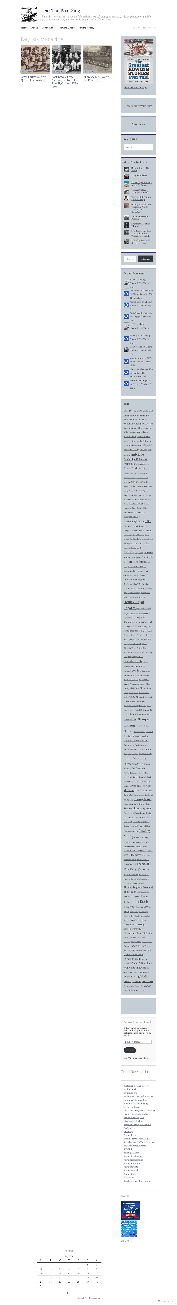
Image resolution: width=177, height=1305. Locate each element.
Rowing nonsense (130, 826)
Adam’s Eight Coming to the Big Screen (141, 183)
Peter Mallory (145, 753)
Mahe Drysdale (135, 675)
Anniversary (132, 419)
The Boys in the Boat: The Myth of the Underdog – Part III (141, 233)
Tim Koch (140, 901)
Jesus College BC (130, 639)
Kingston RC (143, 652)
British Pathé (130, 1089)
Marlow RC (144, 679)
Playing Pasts (130, 1135)
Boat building (130, 436)
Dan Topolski (144, 491)
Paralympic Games (141, 745)
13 (69, 1273)
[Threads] (154, 28)
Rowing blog (128, 800)
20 (69, 1277)
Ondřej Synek (140, 726)
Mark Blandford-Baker (131, 680)
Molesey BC (129, 696)
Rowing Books (67, 27)
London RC (138, 670)
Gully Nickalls (136, 557)
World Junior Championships (139, 972)
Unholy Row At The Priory (140, 169)
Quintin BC (140, 773)
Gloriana (140, 543)
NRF (126, 713)
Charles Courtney (143, 464)
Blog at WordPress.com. (88, 1297)
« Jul (67, 1292)
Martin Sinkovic (140, 684)
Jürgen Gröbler (137, 648)
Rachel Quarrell (140, 777)
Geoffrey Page (135, 539)
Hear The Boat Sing (60, 11)
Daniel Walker (134, 491)
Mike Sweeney (144, 693)
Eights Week (128, 504)
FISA (148, 521)
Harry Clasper (138, 571)
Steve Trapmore (146, 855)
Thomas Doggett (138, 883)
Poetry (127, 763)
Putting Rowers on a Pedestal (141, 217)
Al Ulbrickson (128, 415)
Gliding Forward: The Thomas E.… (140, 283)
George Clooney (147, 539)
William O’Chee (134, 954)
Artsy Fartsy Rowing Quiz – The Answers (33, 78)
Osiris (148, 726)
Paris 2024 (128, 749)
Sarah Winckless (137, 842)
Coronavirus (138, 482)
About (34, 27)
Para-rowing (129, 745)
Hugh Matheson (130, 618)
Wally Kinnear (136, 942)
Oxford (129, 731)
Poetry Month (137, 764)
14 (78, 1273)
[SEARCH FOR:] (138, 147)
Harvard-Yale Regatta (134, 579)
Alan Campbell (148, 411)
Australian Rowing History (136, 1085)
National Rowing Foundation (137, 1124)
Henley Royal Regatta (134, 1117)
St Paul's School (143, 860)
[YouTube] (144, 28)
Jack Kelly (142, 631)
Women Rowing (132, 967)
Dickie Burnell (129, 495)
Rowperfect (129, 1177)
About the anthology (135, 87)
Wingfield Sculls (132, 958)
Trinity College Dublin (132, 916)
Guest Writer (148, 553)
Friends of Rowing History (136, 1103)
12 (60, 1273)
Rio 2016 (126, 786)
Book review (138, 124)
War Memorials (147, 942)
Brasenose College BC (142, 445)
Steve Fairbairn (132, 850)
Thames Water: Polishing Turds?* (139, 191)
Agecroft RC (138, 411)
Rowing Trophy (139, 837)
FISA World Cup (130, 526)
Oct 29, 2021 (89, 72)
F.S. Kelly (141, 522)
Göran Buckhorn (135, 562)
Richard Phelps (144, 781)
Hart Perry (134, 575)
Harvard (143, 575)
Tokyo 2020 (129, 907)
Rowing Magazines (141, 822)
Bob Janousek (135, 441)
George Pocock (130, 543)
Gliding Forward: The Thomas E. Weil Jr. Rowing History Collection (141, 208)
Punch (134, 773)
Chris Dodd (131, 468)
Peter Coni (135, 754)
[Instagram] (139, 28)
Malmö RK (146, 675)
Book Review (145, 441)
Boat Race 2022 (142, 437)
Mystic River (141, 697)
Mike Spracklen (134, 693)
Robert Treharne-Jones (136, 795)
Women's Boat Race (141, 963)
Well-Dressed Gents (141, 946)
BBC (125, 428)
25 (50, 1281)
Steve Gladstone (146, 851)
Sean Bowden (129, 846)
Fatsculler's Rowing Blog (135, 1099)
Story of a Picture (130, 860)
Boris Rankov (128, 445)
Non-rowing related (132, 710)
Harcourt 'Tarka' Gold (135, 567)
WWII (126, 990)
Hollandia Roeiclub (137, 614)
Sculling (146, 842)
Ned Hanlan (141, 701)
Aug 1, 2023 (27, 72)
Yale (131, 990)
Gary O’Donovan (138, 535)
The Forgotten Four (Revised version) (140, 241)
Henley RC (142, 597)
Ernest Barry (136, 508)
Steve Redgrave (132, 855)
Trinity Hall (134, 920)
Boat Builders (142, 432)
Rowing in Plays (129, 822)
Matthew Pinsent (139, 688)
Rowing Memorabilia (133, 1159)
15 (87, 1273)
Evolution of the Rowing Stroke (138, 1096)
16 (97, 1273)
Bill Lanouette (143, 428)
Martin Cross (129, 684)
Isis (149, 626)
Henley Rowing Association (136, 1113)
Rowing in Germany (140, 817)
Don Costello (136, 346)
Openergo (128, 1131)
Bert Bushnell (132, 428)
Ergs (129, 508)
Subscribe (145, 258)
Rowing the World (132, 1163)
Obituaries (134, 713)
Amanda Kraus (137, 415)
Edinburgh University (144, 500)
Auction (144, 419)
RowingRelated (131, 1170)
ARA (139, 419)
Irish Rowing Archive (133, 1121)
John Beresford (142, 639)
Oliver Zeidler (130, 719)
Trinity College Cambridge (139, 912)
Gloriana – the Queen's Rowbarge (139, 1110)
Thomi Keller (134, 896)
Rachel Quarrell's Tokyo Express (139, 1142)
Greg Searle (139, 553)
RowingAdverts (131, 1166)
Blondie (133, 432)
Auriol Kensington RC (134, 423)
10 (41, 1273)
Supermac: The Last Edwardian (140, 225)
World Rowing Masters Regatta (135, 986)
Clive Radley (134, 473)
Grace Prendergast (130, 548)
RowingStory (130, 1173)
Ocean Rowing (145, 714)
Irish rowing (142, 626)
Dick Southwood (141, 495)
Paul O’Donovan (138, 749)
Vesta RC (141, 937)
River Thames (141, 790)
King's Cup (134, 652)
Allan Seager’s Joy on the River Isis (96, 78)
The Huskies (128, 883)
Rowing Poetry (86, 27)
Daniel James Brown (138, 486)
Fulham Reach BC (138, 530)
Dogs (149, 495)
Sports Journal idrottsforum (137, 1180)
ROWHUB (128, 1149)
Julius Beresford (135, 644)
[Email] (149, 28)
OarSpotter (129, 1128)
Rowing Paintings (131, 831)
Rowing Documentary (131, 804)
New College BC (145, 706)
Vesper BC (133, 937)
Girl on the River (131, 1106)
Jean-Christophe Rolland (142, 635)
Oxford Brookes (139, 732)
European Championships (135, 512)
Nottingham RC (146, 710)
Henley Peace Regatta (131, 597)
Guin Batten (128, 557)
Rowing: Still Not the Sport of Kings (141, 198)
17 (41, 1277)
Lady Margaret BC (135, 656)
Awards (149, 423)
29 (87, 1281)
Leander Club (133, 661)
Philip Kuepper (135, 758)
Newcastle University (131, 706)
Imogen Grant (138, 622)
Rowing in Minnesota (133, 1156)
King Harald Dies (139, 175)
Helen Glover (145, 593)
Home (24, 27)
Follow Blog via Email (137, 1022)
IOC (135, 626)
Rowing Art (149, 795)
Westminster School (131, 950)
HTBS (147, 613)
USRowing (141, 932)
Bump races (143, 450)
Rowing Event (145, 804)
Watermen (128, 946)
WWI (149, 986)
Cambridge (136, 454)
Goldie (147, 543)
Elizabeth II (138, 503)
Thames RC (144, 864)
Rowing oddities (143, 826)
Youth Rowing (139, 990)
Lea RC (145, 662)
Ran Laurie (134, 781)
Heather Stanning (134, 593)
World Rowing (132, 976)
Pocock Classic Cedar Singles (137, 1138)
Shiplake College (141, 846)
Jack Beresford (131, 630)
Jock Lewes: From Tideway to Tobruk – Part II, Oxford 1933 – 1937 (65, 81)
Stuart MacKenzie (130, 864)
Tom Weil (140, 907)
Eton (144, 507)
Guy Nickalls (147, 557)
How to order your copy (138, 105)
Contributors (49, 27)
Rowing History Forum (136, 813)
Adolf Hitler (128, 411)
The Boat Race (134, 869)
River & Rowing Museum (135, 1145)
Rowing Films (131, 808)
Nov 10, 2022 (58, 72)
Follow (130, 1050)
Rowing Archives (131, 1152)
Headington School (131, 584)
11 (50, 1273)
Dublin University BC (130, 500)
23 (97, 1277)
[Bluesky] (134, 28)
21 (78, 1277)
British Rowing (131, 449)
